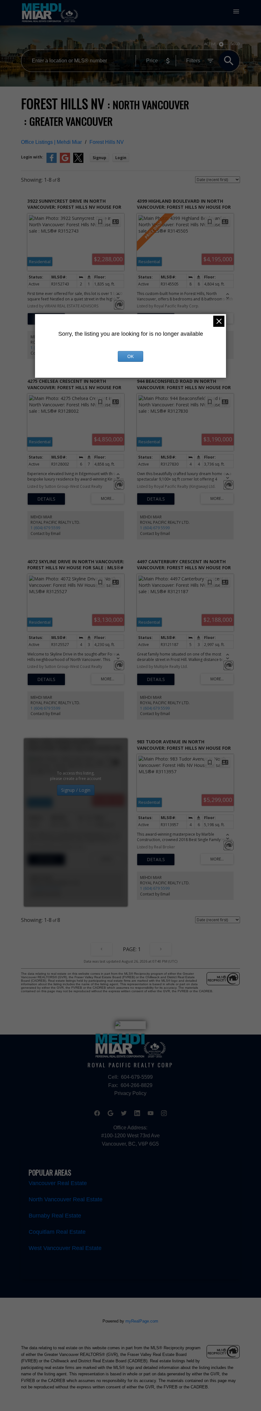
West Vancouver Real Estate (65, 1248)
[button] (97, 1113)
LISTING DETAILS (46, 499)
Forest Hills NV (106, 142)
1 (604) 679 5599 (45, 527)
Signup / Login (75, 790)
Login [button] (120, 157)
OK (130, 356)
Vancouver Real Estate (58, 1183)
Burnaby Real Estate (55, 1215)
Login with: (32, 157)
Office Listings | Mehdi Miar (51, 142)
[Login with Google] (65, 161)
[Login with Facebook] (51, 161)
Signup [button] (99, 157)
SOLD (235, 44)
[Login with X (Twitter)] (78, 161)
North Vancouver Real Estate (65, 1199)
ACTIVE (210, 44)
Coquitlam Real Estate (57, 1232)
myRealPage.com (141, 1321)
